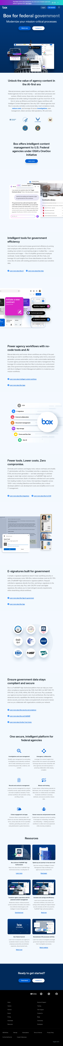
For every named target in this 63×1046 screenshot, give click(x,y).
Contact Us (40, 1013)
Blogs (38, 1017)
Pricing (9, 1017)
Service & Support (41, 1002)
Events (9, 1013)
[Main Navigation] (59, 7)
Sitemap (15, 1032)
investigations (42, 108)
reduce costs (16, 108)
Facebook (56, 994)
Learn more (31, 161)
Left (53, 3)
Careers (9, 1006)
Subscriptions (25, 1032)
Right (55, 3)
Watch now (24, 28)
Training (39, 1006)
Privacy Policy (50, 1032)
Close (58, 3)
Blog (41, 994)
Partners (10, 1009)
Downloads (10, 1020)
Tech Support (40, 1009)
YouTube (33, 994)
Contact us (38, 28)
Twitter (49, 994)
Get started (51, 7)
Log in (43, 7)
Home (9, 1002)
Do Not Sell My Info (7, 1037)
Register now (16, 1)
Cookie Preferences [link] (22, 1037)
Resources (10, 1024)
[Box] (5, 7)
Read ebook (24, 980)
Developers (40, 1024)
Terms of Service (38, 1032)
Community (40, 1020)
